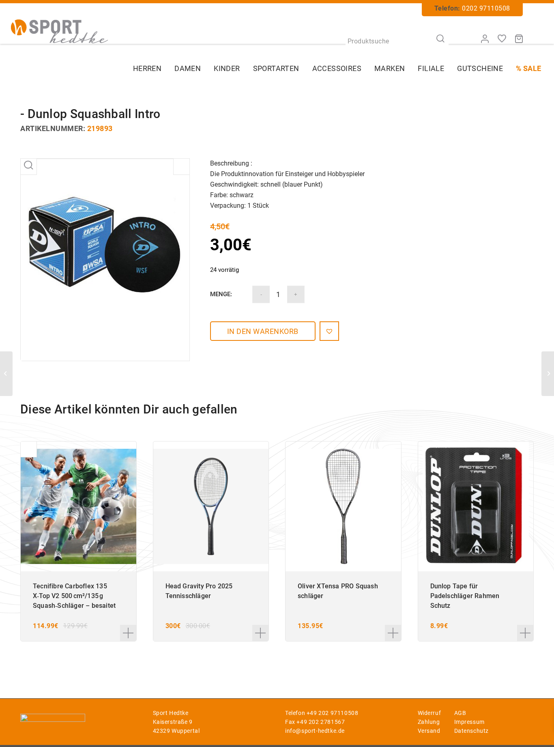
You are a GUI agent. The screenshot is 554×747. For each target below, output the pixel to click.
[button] (329, 331)
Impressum (469, 722)
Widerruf (429, 713)
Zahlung (429, 722)
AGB (460, 713)
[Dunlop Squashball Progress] (547, 373)
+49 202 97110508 (333, 713)
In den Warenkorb (262, 331)
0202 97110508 (486, 8)
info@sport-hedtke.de (315, 731)
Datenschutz (471, 731)
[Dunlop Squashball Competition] (6, 373)
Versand (429, 731)
